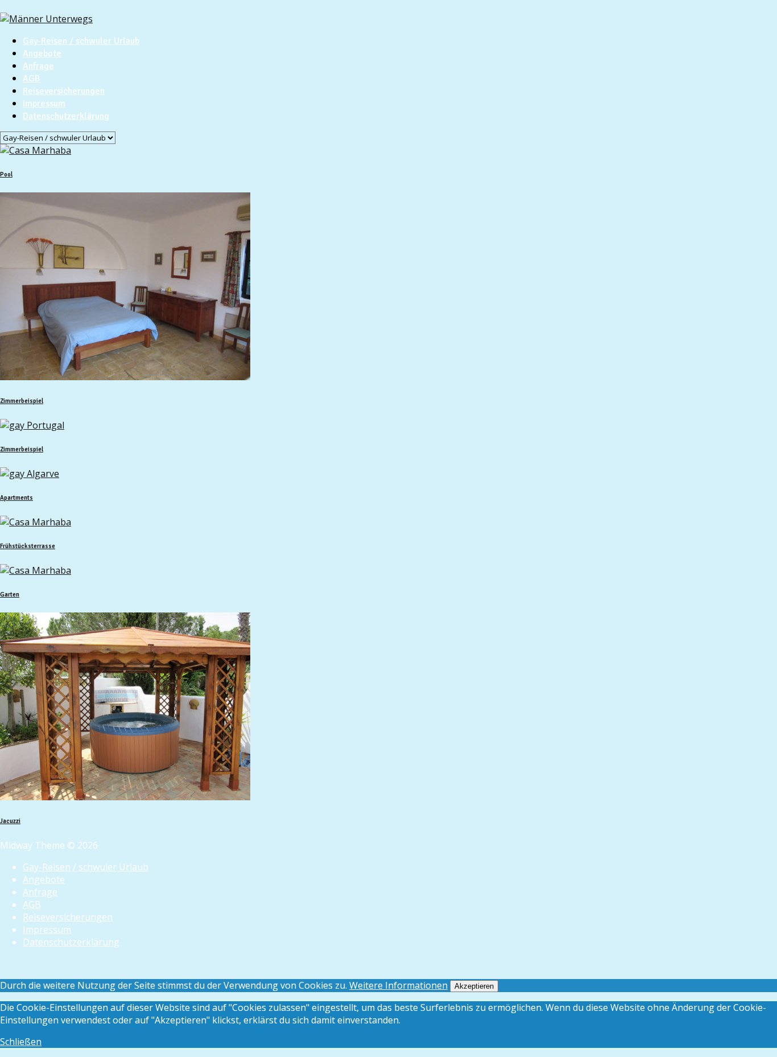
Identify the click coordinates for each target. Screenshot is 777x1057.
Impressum (44, 103)
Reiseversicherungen (64, 91)
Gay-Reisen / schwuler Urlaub (81, 41)
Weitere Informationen (398, 985)
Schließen (21, 1041)
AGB (31, 78)
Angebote (42, 53)
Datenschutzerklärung (66, 116)
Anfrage (38, 66)
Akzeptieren (474, 986)
